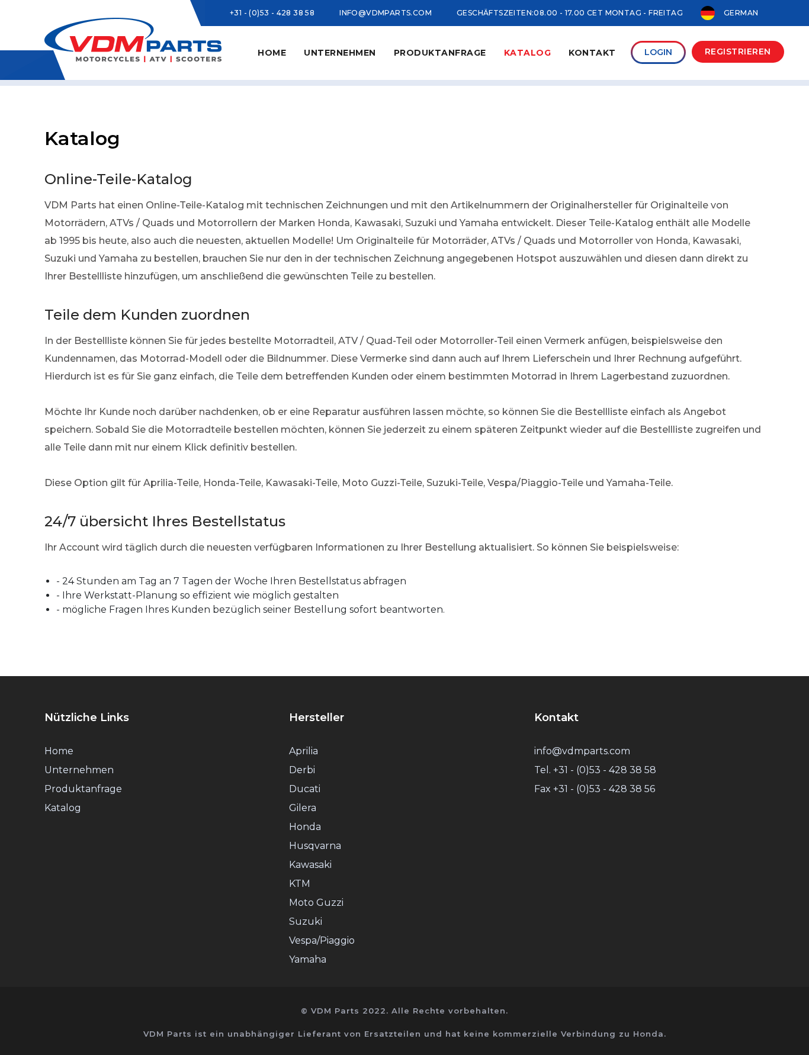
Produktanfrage (440, 52)
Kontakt (592, 52)
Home (272, 52)
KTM (299, 883)
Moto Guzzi (316, 902)
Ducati (304, 789)
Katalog (527, 52)
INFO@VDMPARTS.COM (385, 12)
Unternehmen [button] (340, 52)
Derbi (302, 770)
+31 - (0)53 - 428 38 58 (272, 12)
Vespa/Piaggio (322, 940)
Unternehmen (79, 770)
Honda (305, 826)
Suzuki (305, 921)
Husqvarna (315, 845)
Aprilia (303, 751)
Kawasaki (310, 864)
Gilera (302, 807)
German (741, 12)
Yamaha (307, 959)
